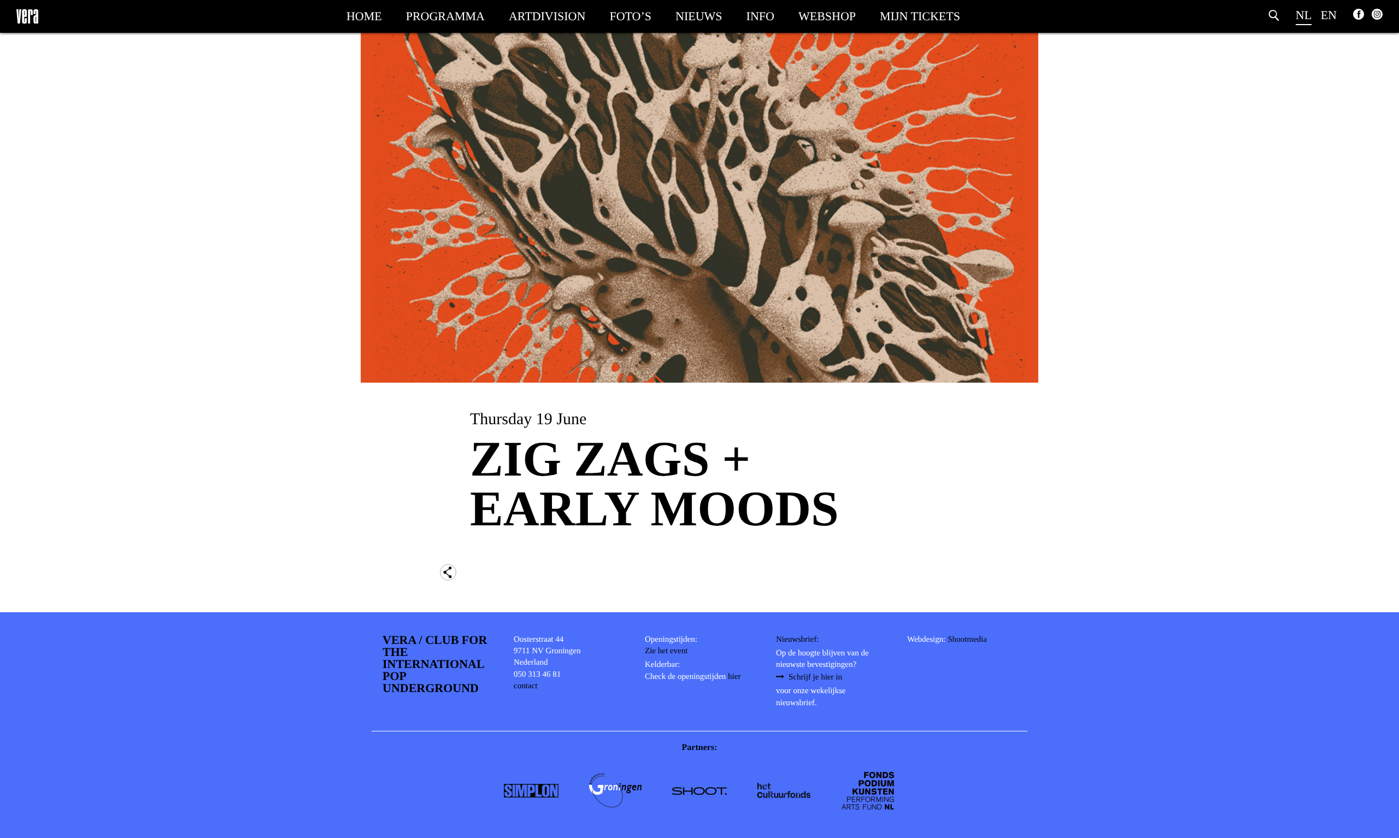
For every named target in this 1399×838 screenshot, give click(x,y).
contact (525, 686)
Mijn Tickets (920, 16)
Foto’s (630, 16)
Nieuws (698, 16)
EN (1329, 15)
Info (760, 16)
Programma (445, 16)
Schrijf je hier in (815, 677)
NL (1304, 15)
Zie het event (666, 651)
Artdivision (547, 16)
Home (364, 16)
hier (734, 676)
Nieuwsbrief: (797, 639)
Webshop (827, 16)
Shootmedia (967, 639)
